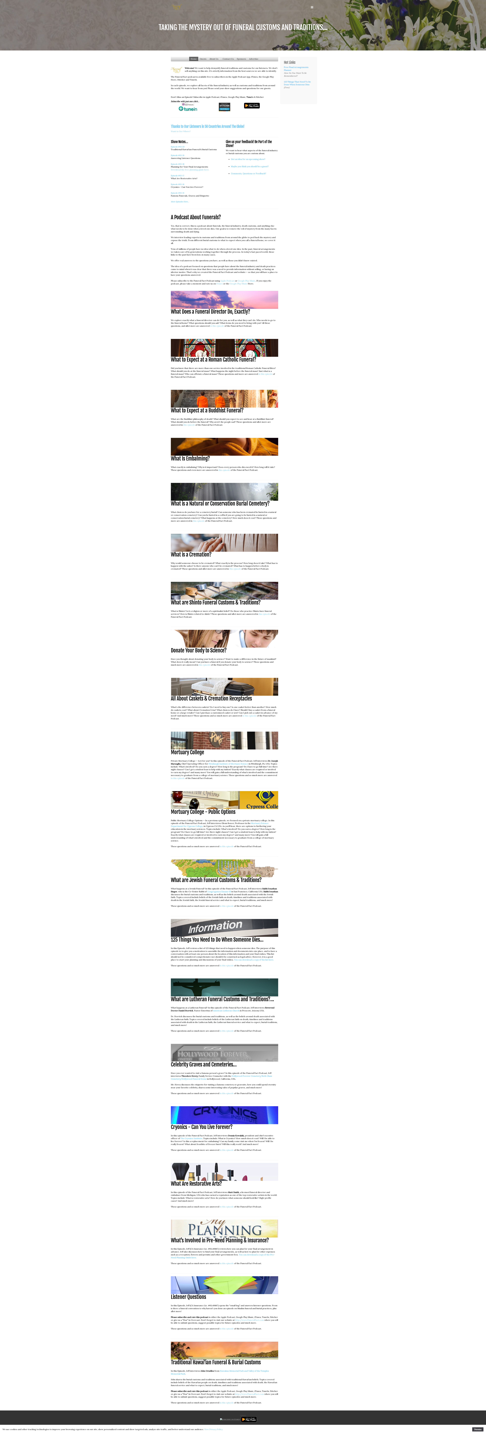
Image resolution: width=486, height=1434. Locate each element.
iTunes (219, 283)
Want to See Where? (181, 131)
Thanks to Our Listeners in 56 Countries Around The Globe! (207, 126)
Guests (203, 59)
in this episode (217, 326)
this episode (189, 425)
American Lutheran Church (226, 1010)
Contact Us (228, 59)
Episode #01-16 (177, 184)
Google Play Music (246, 280)
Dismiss (478, 1429)
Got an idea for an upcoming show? (248, 159)
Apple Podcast (228, 280)
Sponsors (241, 59)
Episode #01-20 (178, 147)
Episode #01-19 (177, 155)
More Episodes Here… (180, 202)
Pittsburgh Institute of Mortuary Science (228, 763)
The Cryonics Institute (191, 1138)
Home (194, 59)
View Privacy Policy (213, 1429)
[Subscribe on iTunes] (230, 1419)
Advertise (253, 59)
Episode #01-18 (177, 164)
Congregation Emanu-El (219, 891)
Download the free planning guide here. (190, 169)
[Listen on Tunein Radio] (188, 109)
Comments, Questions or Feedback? (248, 173)
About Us (213, 59)
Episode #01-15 (177, 193)
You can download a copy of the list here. (254, 959)
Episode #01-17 (177, 175)
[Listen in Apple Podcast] (188, 104)
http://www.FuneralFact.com (249, 1320)
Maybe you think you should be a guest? (250, 166)
